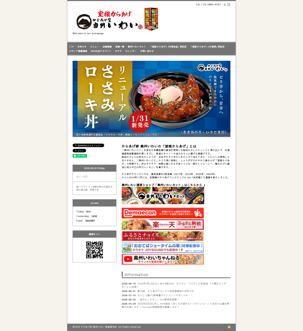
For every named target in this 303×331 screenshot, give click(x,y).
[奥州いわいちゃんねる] (163, 263)
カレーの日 (82, 176)
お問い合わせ (147, 51)
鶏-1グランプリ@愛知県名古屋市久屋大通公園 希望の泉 (94, 188)
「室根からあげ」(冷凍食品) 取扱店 (168, 46)
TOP (71, 46)
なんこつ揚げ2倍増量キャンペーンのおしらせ (162, 295)
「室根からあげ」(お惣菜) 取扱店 (207, 46)
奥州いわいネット (137, 46)
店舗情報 (107, 46)
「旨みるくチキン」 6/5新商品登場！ (158, 299)
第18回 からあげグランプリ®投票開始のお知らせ (165, 291)
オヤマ (118, 51)
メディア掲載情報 (78, 51)
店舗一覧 (119, 46)
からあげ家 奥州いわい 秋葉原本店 (99, 326)
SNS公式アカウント (101, 51)
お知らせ (82, 46)
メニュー (94, 46)
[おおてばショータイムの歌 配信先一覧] (163, 252)
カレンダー (131, 51)
